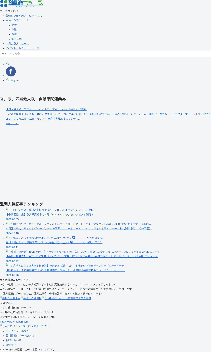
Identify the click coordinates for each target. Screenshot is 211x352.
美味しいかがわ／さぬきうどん (24, 15)
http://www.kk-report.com (14, 321)
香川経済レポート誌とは (20, 335)
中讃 (14, 29)
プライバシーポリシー (19, 331)
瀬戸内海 (16, 39)
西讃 (14, 34)
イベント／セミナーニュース (22, 48)
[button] (0, 60)
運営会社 (11, 345)
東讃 (14, 25)
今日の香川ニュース (17, 43)
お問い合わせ (13, 340)
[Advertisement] (86, 89)
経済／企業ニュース (17, 20)
